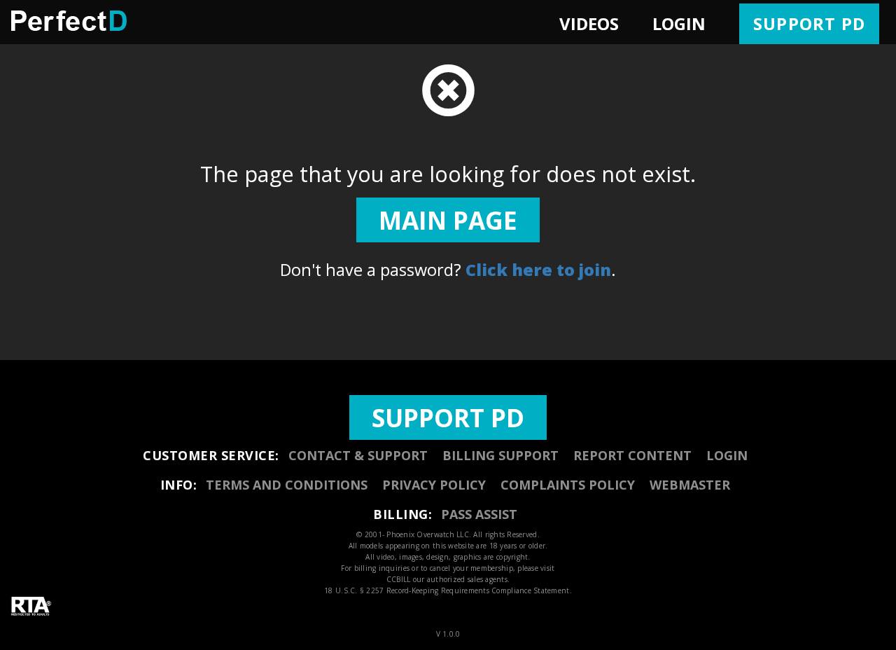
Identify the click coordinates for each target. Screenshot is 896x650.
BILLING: (402, 514)
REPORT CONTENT (632, 455)
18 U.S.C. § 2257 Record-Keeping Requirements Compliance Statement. (448, 590)
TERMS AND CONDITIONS (287, 484)
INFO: (178, 484)
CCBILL (398, 579)
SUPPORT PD (448, 417)
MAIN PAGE (448, 220)
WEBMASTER (690, 484)
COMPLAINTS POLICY (567, 484)
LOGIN (679, 23)
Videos (589, 23)
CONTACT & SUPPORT (358, 455)
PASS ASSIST (479, 514)
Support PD (809, 23)
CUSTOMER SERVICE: (211, 455)
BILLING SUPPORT (500, 455)
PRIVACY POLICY (434, 484)
